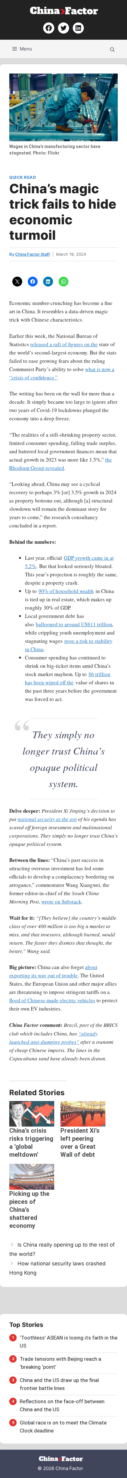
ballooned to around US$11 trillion (74, 624)
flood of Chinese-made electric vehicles (52, 1000)
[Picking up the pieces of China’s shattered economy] (31, 1176)
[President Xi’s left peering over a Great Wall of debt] (82, 1114)
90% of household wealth (66, 591)
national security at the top (47, 819)
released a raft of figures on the (64, 344)
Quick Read (22, 177)
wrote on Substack (61, 901)
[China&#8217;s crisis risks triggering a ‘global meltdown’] (31, 1114)
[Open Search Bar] (112, 49)
